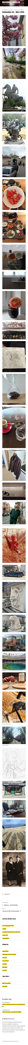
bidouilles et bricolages (9, 954)
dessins (4, 957)
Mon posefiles (6, 983)
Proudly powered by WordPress (10, 1041)
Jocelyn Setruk (18, 9)
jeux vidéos (5, 961)
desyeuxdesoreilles (11, 2)
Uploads (4, 986)
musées (4, 964)
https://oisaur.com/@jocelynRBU (11, 1012)
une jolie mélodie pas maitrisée (11, 932)
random (7, 894)
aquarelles (5, 951)
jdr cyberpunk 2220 (8, 925)
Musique (4, 967)
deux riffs (5, 935)
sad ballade (5, 938)
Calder (4, 929)
